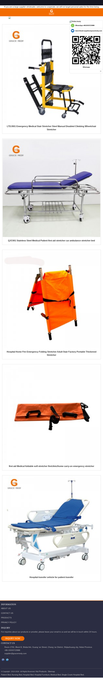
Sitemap (51, 671)
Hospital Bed (28, 675)
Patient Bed (6, 675)
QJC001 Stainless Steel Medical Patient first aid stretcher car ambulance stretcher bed (51, 240)
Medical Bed (55, 675)
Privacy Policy (8, 622)
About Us (6, 608)
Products (6, 618)
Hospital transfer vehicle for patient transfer (51, 577)
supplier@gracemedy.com (15, 653)
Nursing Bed (17, 675)
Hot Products (41, 671)
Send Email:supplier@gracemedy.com (88, 31)
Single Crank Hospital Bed (73, 675)
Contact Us (7, 613)
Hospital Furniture (42, 675)
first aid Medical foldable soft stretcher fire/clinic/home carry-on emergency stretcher (51, 466)
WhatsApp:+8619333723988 (84, 25)
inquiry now (12, 638)
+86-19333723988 (12, 650)
